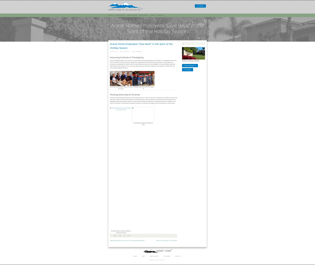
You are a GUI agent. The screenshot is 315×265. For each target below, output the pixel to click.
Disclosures (167, 256)
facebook (115, 235)
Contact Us (178, 256)
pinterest (129, 235)
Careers (152, 15)
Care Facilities (120, 15)
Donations (160, 15)
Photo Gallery (143, 15)
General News (138, 51)
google (120, 235)
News (143, 256)
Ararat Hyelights (154, 256)
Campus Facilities (132, 15)
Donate (201, 6)
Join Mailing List (190, 65)
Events (135, 256)
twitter (124, 235)
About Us (111, 15)
